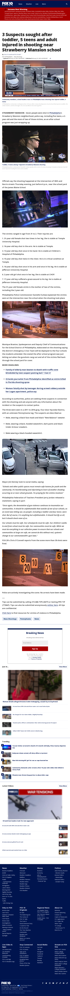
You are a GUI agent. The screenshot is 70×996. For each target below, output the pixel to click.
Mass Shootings (18, 57)
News (36, 619)
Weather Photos (24, 886)
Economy (40, 873)
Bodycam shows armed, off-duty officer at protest (29, 753)
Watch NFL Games (60, 949)
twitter (46, 983)
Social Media (42, 945)
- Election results (59, 873)
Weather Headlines (25, 875)
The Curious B (24, 917)
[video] (35, 804)
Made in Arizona (7, 925)
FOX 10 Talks (23, 919)
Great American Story (26, 923)
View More (63, 667)
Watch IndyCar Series (61, 961)
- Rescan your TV (60, 928)
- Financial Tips (41, 881)
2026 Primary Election (61, 871)
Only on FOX (7, 908)
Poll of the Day (6, 894)
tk (56, 983)
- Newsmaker (59, 877)
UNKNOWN (23, 932)
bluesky (60, 983)
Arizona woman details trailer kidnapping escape (16, 834)
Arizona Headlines (7, 871)
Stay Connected (26, 945)
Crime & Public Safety (8, 875)
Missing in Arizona (7, 927)
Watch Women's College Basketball (60, 968)
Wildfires (22, 877)
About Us (58, 908)
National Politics (59, 879)
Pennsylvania (25, 619)
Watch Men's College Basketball (61, 964)
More (44, 4)
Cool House (5, 918)
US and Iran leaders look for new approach (18, 821)
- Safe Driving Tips (7, 903)
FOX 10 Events (24, 949)
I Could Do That (24, 926)
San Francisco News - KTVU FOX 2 (43, 915)
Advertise (57, 910)
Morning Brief (6, 890)
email (63, 983)
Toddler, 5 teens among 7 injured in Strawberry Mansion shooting (23, 165)
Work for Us (58, 930)
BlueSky (39, 960)
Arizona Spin (5, 910)
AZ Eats (22, 912)
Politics (58, 868)
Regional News (43, 908)
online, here (52, 605)
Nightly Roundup (7, 892)
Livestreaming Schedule (6, 956)
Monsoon (22, 873)
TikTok (39, 949)
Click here (6, 613)
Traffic (4, 901)
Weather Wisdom (25, 888)
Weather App (23, 884)
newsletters (67, 983)
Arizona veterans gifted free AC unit (12, 842)
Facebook (40, 954)
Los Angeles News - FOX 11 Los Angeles (43, 911)
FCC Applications (60, 919)
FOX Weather (24, 890)
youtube (53, 983)
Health (4, 879)
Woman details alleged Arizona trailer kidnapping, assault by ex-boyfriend (30, 702)
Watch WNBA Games (61, 971)
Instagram (40, 952)
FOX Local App (6, 959)
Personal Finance (42, 879)
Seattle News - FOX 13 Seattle (43, 919)
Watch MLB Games (60, 955)
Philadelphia (55, 113)
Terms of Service (36, 659)
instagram (49, 983)
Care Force (5, 912)
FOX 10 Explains (7, 877)
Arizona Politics (59, 875)
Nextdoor (40, 962)
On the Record (24, 928)
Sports (4, 899)
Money (40, 868)
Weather (23, 868)
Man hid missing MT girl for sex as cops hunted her (30, 760)
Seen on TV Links (7, 896)
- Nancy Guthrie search (6, 930)
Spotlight (4, 935)
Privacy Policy (37, 657)
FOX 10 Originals (23, 909)
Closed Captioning (60, 912)
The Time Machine (25, 930)
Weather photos (24, 965)
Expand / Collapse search (67, 4)
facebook (42, 983)
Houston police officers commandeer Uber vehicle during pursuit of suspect (35, 723)
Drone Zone (5, 921)
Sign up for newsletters (23, 952)
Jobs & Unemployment (41, 876)
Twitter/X (40, 956)
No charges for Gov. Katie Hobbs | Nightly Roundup (27, 714)
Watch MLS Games (60, 973)
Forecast (22, 871)
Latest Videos (7, 786)
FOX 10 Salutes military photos (24, 956)
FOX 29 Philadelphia (7, 57)
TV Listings (58, 926)
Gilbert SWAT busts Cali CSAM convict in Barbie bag (27, 731)
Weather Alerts (24, 882)
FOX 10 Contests (25, 947)
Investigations (6, 923)
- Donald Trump (59, 882)
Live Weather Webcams (6, 952)
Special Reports (6, 933)
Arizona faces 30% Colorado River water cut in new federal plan (31, 706)
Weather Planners (25, 879)
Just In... (5, 667)
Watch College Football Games (59, 952)
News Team (58, 923)
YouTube (39, 947)
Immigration (5, 885)
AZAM (4, 873)
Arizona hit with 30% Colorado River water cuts (15, 825)
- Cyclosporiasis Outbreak (6, 882)
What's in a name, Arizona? (25, 939)
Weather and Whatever (23, 935)
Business (39, 871)
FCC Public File (59, 921)
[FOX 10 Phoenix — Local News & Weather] (8, 4)
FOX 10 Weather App (8, 961)
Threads (39, 958)
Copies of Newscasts (61, 917)
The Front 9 (23, 921)
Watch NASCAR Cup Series (60, 958)
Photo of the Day (25, 963)
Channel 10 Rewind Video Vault (7, 915)
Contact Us (58, 915)
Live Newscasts (6, 949)
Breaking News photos (24, 960)
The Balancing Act (25, 915)
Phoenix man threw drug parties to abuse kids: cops (30, 775)
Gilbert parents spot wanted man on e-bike (14, 850)
